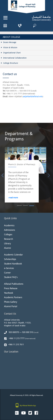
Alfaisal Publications (13, 284)
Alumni (7, 248)
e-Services (9, 268)
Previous (2, 174)
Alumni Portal (10, 306)
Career (7, 272)
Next (48, 174)
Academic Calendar (13, 254)
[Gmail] (17, 413)
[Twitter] (30, 413)
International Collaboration (14, 58)
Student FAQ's (11, 277)
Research (8, 239)
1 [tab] (19, 205)
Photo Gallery (10, 302)
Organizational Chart (12, 53)
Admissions (9, 230)
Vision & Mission (10, 47)
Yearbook (8, 293)
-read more (13, 197)
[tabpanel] (25, 174)
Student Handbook (13, 263)
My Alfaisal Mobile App (28, 405)
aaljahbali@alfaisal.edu (33, 96)
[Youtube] (23, 413)
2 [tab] (25, 205)
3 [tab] (31, 205)
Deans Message (9, 42)
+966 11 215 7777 (16, 338)
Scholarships (10, 259)
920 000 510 (27, 332)
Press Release (10, 288)
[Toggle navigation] (5, 18)
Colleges (8, 234)
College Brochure (10, 63)
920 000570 (13, 332)
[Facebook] (36, 413)
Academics (9, 225)
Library (7, 243)
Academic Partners (13, 297)
